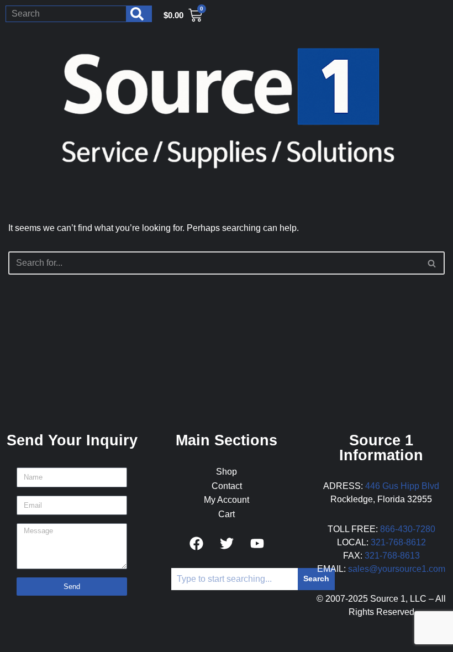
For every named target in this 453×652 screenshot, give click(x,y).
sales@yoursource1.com (396, 569)
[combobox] (66, 14)
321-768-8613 (392, 555)
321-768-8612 (398, 542)
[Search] (139, 14)
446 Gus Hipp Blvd (402, 486)
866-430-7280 (407, 529)
